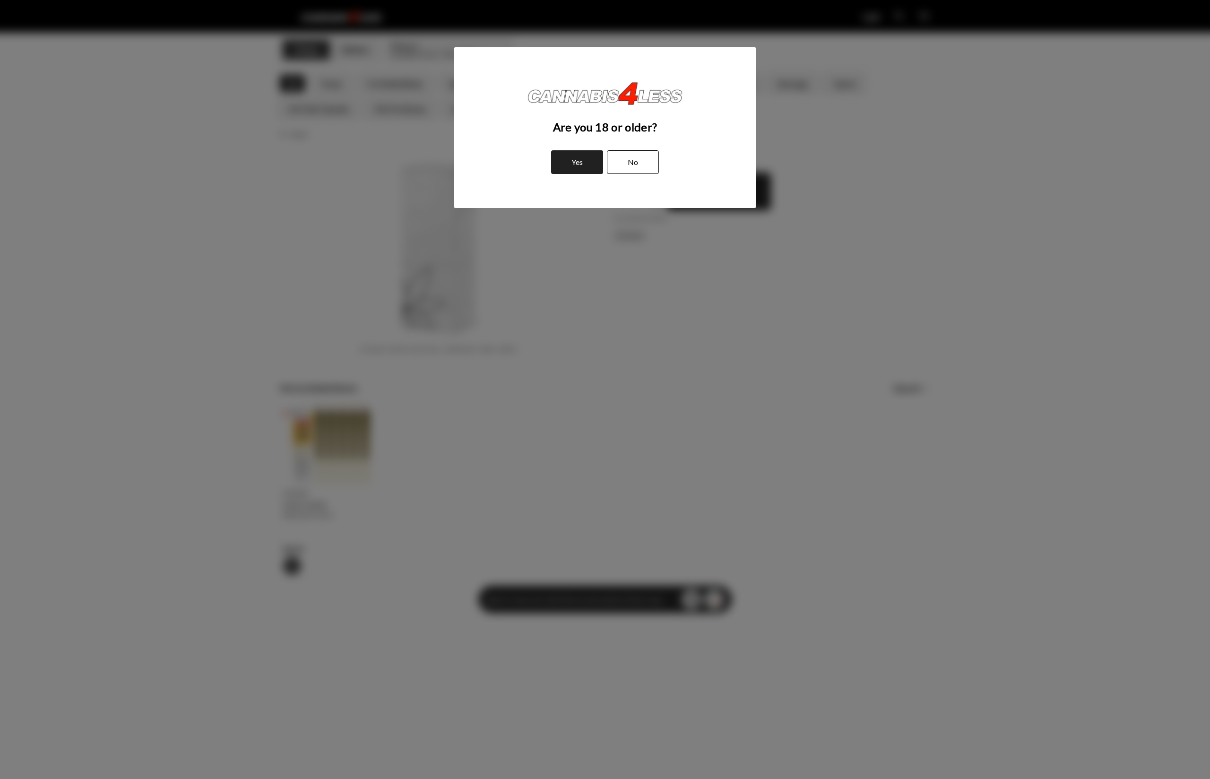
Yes (577, 161)
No (633, 161)
